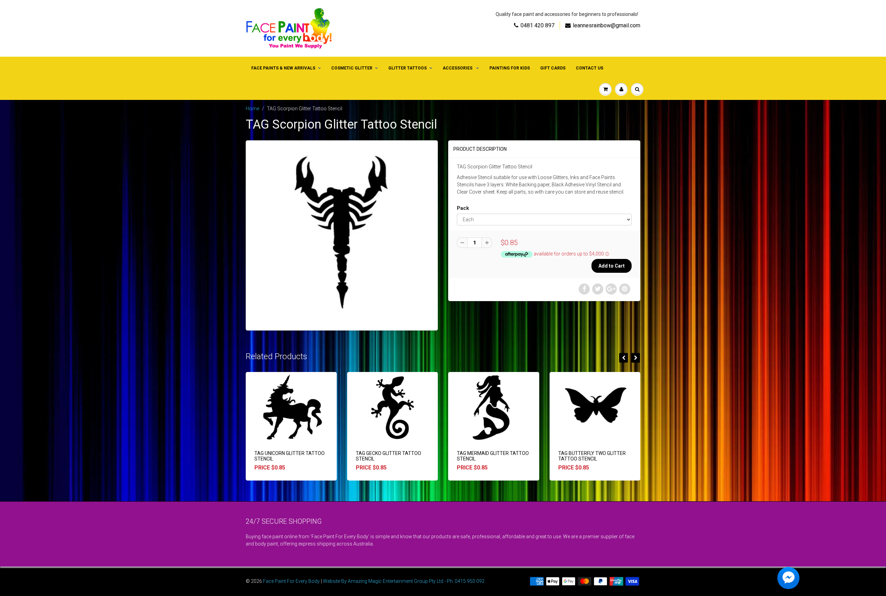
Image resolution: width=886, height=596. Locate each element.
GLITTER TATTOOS (407, 68)
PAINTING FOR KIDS (509, 68)
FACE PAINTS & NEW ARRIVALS (283, 68)
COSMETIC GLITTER (351, 68)
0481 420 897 (537, 25)
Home (252, 108)
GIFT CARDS (553, 68)
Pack (463, 208)
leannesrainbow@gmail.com (606, 25)
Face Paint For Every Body (291, 581)
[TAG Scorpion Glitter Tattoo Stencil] (341, 234)
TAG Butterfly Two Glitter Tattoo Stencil (592, 456)
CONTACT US (589, 68)
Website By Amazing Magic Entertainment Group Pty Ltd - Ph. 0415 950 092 (404, 581)
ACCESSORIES (458, 68)
